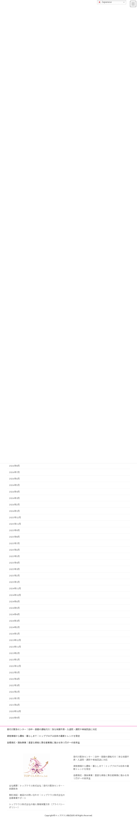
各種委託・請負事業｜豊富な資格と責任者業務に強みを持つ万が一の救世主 (43, 742)
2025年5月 (14, 556)
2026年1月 (14, 511)
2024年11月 (15, 588)
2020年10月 (15, 711)
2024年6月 (14, 601)
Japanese (106, 2)
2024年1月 (14, 633)
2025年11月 (15, 524)
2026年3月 (14, 498)
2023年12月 (15, 640)
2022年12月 (15, 666)
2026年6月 (14, 478)
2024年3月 (14, 620)
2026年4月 (14, 491)
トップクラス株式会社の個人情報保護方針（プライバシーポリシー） (37, 806)
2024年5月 (14, 608)
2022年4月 (14, 679)
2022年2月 (14, 692)
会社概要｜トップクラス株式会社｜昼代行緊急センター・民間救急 (37, 787)
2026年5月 (14, 485)
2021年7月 (14, 698)
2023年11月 (15, 646)
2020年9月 (14, 717)
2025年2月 (14, 575)
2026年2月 (14, 504)
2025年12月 (15, 517)
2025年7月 (14, 543)
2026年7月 (14, 472)
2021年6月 (14, 705)
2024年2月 (14, 627)
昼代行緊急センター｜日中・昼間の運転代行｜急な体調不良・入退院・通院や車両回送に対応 (52, 729)
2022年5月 (14, 672)
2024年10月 (15, 595)
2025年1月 (14, 582)
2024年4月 (14, 614)
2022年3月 (14, 685)
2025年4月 (14, 562)
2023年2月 (14, 653)
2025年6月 (14, 549)
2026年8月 (14, 465)
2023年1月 (14, 659)
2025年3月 (14, 569)
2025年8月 (14, 537)
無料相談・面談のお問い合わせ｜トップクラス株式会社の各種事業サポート (37, 796)
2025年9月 (14, 530)
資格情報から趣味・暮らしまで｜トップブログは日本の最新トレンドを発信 (43, 736)
